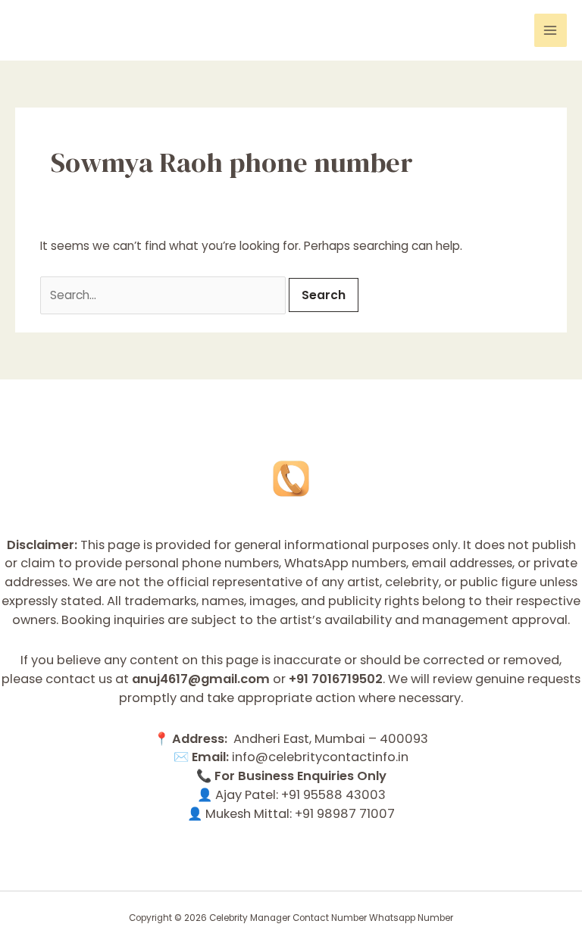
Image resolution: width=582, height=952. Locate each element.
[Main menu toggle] (550, 30)
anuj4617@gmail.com (201, 679)
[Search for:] (164, 295)
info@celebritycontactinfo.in (320, 757)
